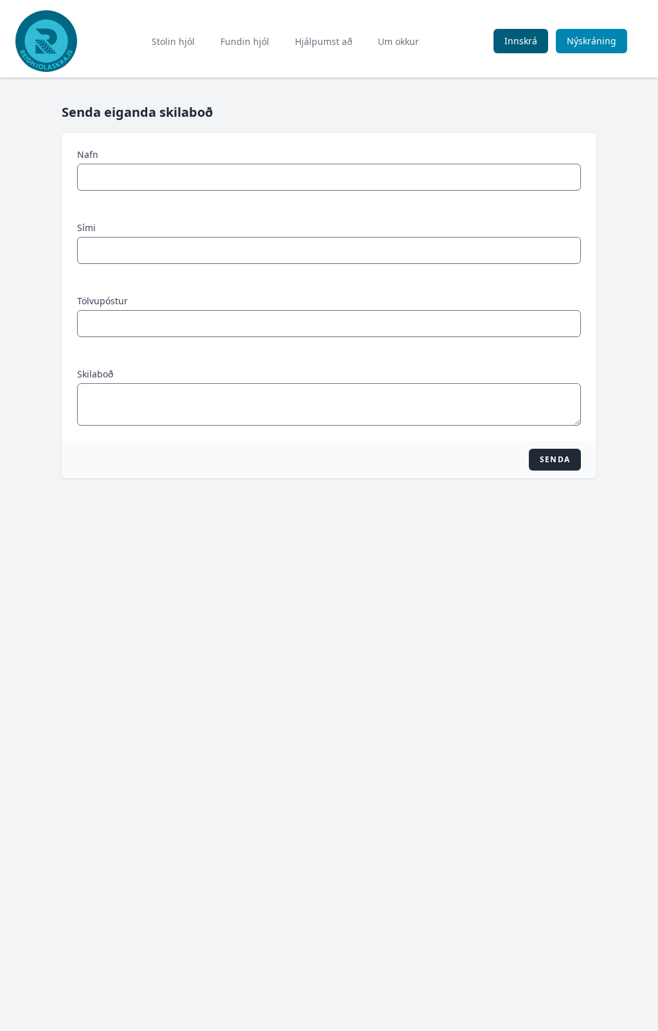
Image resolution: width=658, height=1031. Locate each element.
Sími (86, 227)
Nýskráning (591, 41)
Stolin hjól (173, 41)
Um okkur (398, 41)
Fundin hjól (244, 41)
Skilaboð (95, 374)
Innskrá (520, 41)
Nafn (87, 154)
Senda (555, 459)
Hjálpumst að (323, 41)
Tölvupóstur (102, 301)
